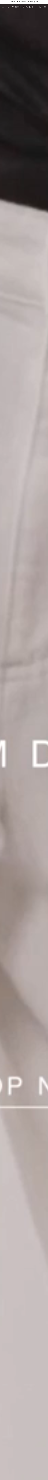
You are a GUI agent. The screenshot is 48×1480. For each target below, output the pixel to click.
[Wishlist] (40, 6)
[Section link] (24, 742)
